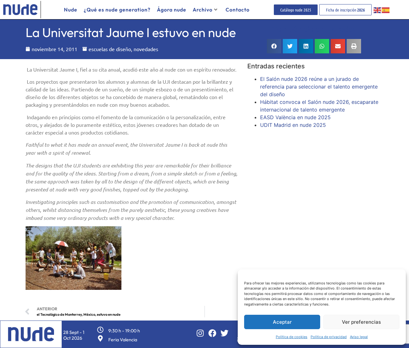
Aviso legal (359, 337)
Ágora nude (171, 9)
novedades (146, 49)
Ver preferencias (361, 322)
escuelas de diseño (110, 49)
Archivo (202, 9)
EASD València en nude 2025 (295, 117)
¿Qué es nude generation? (117, 9)
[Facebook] (212, 333)
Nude (70, 9)
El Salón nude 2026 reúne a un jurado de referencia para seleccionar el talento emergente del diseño (319, 86)
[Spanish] (386, 9)
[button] (274, 46)
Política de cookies (291, 337)
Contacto (238, 9)
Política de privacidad (329, 337)
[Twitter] (224, 333)
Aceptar (282, 322)
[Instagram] (200, 333)
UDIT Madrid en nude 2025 (293, 125)
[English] (378, 9)
